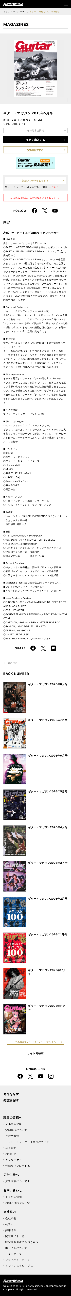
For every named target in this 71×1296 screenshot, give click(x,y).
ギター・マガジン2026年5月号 (47, 791)
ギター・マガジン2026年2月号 (47, 898)
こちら (55, 187)
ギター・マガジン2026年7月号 (47, 720)
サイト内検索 (35, 1053)
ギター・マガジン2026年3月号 (48, 862)
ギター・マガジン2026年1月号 (47, 934)
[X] (44, 210)
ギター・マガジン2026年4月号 (48, 827)
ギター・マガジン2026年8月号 (48, 684)
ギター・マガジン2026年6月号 (48, 755)
